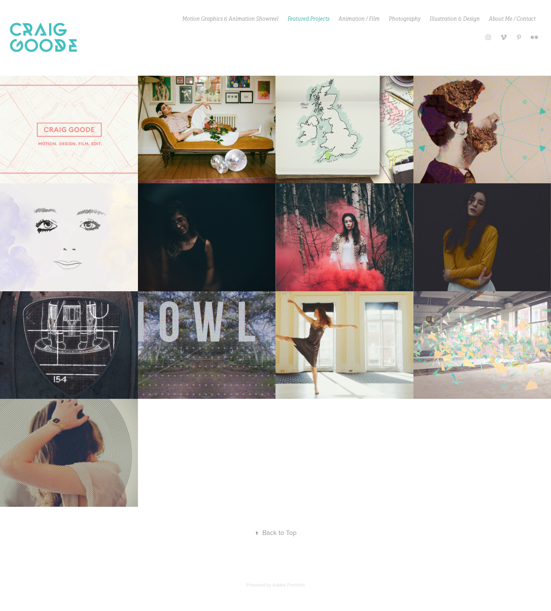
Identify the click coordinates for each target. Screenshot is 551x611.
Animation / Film (359, 18)
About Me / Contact (512, 18)
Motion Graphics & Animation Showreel (230, 18)
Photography (405, 18)
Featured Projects (308, 18)
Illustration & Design (455, 18)
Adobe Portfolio (288, 584)
